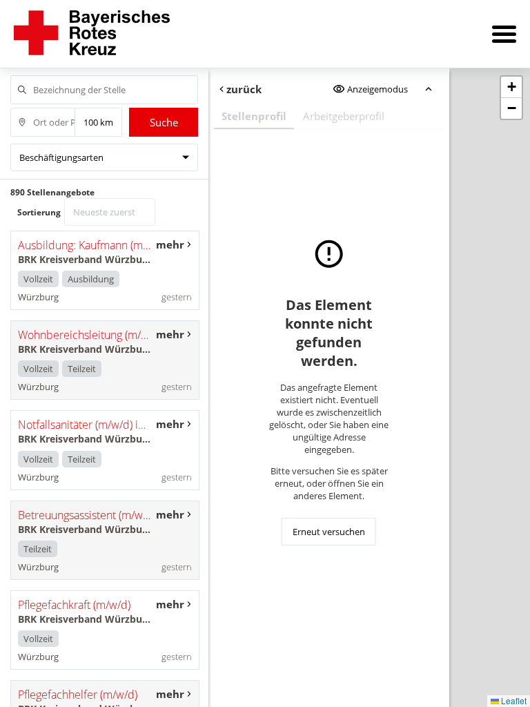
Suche (164, 122)
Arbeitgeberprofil (343, 116)
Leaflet (513, 700)
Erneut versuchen (329, 531)
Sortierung (39, 212)
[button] (511, 87)
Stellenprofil (254, 116)
